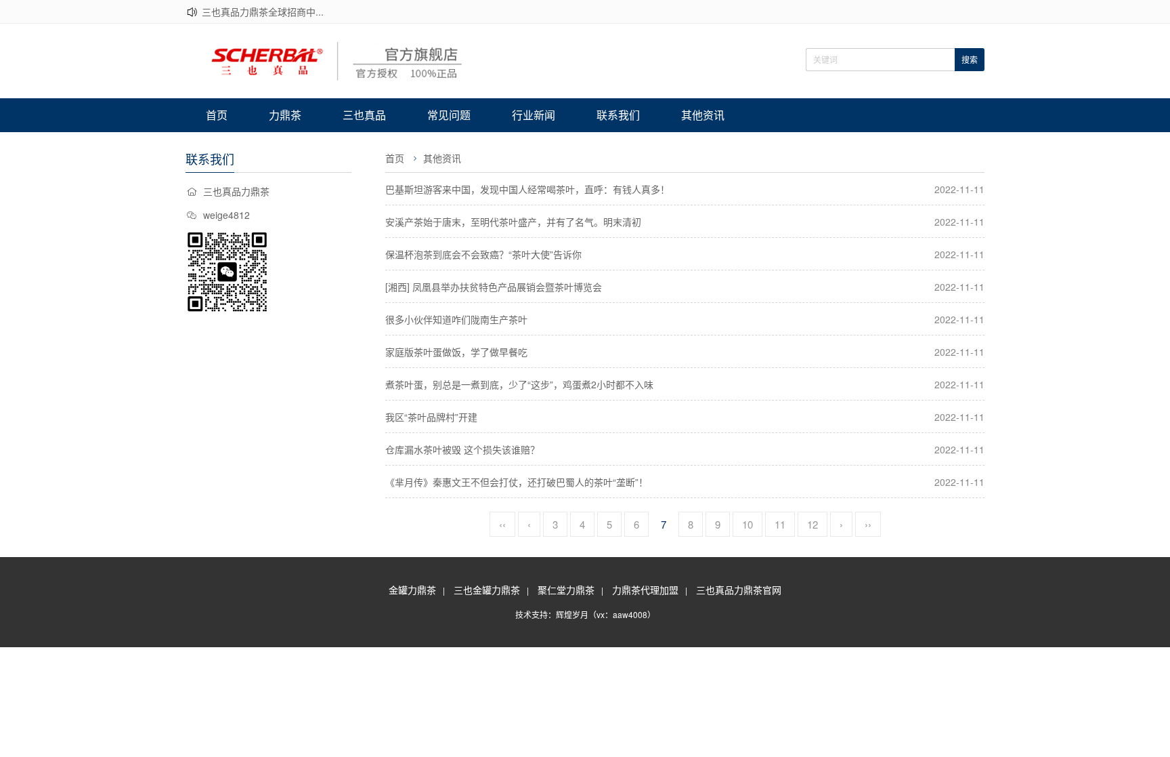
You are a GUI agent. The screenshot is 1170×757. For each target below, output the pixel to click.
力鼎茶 (285, 115)
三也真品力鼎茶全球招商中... (263, 11)
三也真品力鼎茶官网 (738, 589)
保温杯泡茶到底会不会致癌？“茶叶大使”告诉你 (483, 254)
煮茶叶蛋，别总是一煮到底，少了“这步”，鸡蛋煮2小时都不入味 (519, 384)
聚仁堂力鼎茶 (566, 589)
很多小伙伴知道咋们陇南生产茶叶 (456, 319)
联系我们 (618, 115)
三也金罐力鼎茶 (487, 589)
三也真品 (364, 115)
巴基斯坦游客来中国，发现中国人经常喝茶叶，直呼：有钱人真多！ (527, 189)
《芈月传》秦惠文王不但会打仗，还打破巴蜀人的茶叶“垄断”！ (516, 482)
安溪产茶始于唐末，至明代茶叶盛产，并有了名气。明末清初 (513, 221)
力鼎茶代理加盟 (645, 589)
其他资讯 (702, 115)
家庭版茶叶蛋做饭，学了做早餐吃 (456, 352)
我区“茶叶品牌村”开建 (431, 417)
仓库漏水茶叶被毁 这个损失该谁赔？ (462, 449)
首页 (217, 115)
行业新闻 (533, 115)
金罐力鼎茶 (412, 589)
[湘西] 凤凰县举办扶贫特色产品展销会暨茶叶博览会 (493, 286)
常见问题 (449, 115)
